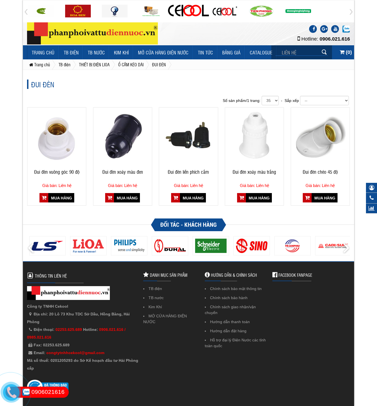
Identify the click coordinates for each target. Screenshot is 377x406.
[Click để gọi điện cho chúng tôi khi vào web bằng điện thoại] (11, 392)
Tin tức (205, 52)
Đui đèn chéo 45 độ (320, 172)
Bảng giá (231, 52)
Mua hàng (61, 198)
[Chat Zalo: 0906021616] (346, 29)
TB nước (96, 52)
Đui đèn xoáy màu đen (122, 172)
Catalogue (261, 52)
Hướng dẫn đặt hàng (228, 331)
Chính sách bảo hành (229, 298)
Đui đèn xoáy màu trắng (254, 172)
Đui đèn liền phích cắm (188, 172)
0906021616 (47, 392)
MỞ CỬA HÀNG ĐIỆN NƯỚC (163, 52)
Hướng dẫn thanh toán (230, 322)
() (348, 52)
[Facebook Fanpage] (313, 29)
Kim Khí (121, 52)
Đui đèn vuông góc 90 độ (56, 172)
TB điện (71, 52)
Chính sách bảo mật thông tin (236, 288)
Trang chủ (43, 52)
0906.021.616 (335, 39)
